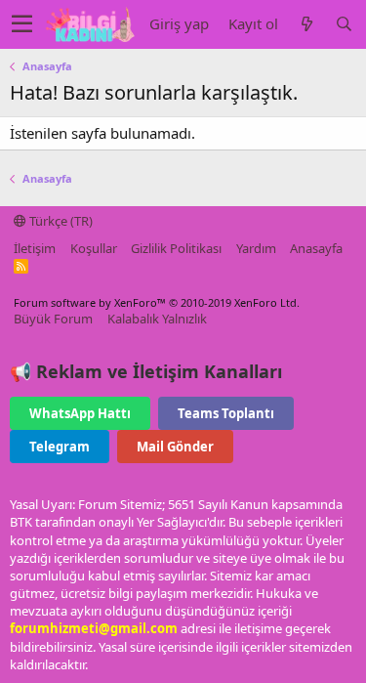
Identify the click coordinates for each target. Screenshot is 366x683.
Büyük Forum (53, 318)
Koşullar (93, 248)
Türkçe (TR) (59, 221)
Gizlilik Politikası (176, 248)
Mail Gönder (175, 446)
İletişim (35, 248)
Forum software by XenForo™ (157, 302)
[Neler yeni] (306, 24)
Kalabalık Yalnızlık (157, 318)
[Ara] (343, 24)
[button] (22, 24)
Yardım (256, 248)
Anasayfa (316, 248)
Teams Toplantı (226, 413)
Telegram (59, 446)
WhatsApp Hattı (80, 413)
